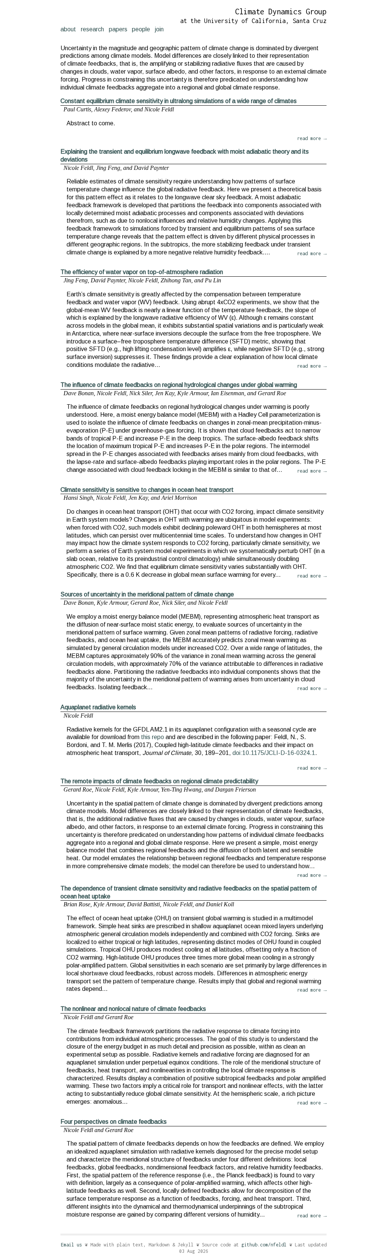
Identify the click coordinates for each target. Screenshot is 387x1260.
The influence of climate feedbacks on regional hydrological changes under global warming (178, 385)
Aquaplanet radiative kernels (98, 707)
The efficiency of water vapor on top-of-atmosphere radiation (141, 272)
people (141, 29)
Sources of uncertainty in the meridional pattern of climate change (147, 594)
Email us (71, 1245)
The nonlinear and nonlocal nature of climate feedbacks (133, 1009)
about (68, 29)
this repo (152, 737)
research (92, 29)
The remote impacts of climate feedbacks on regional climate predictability (159, 781)
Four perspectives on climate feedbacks (113, 1121)
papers (118, 29)
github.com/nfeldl (263, 1245)
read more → (312, 138)
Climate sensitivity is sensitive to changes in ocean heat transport (147, 490)
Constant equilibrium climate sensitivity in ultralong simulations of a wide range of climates (178, 101)
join (159, 29)
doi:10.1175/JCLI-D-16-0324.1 (273, 753)
